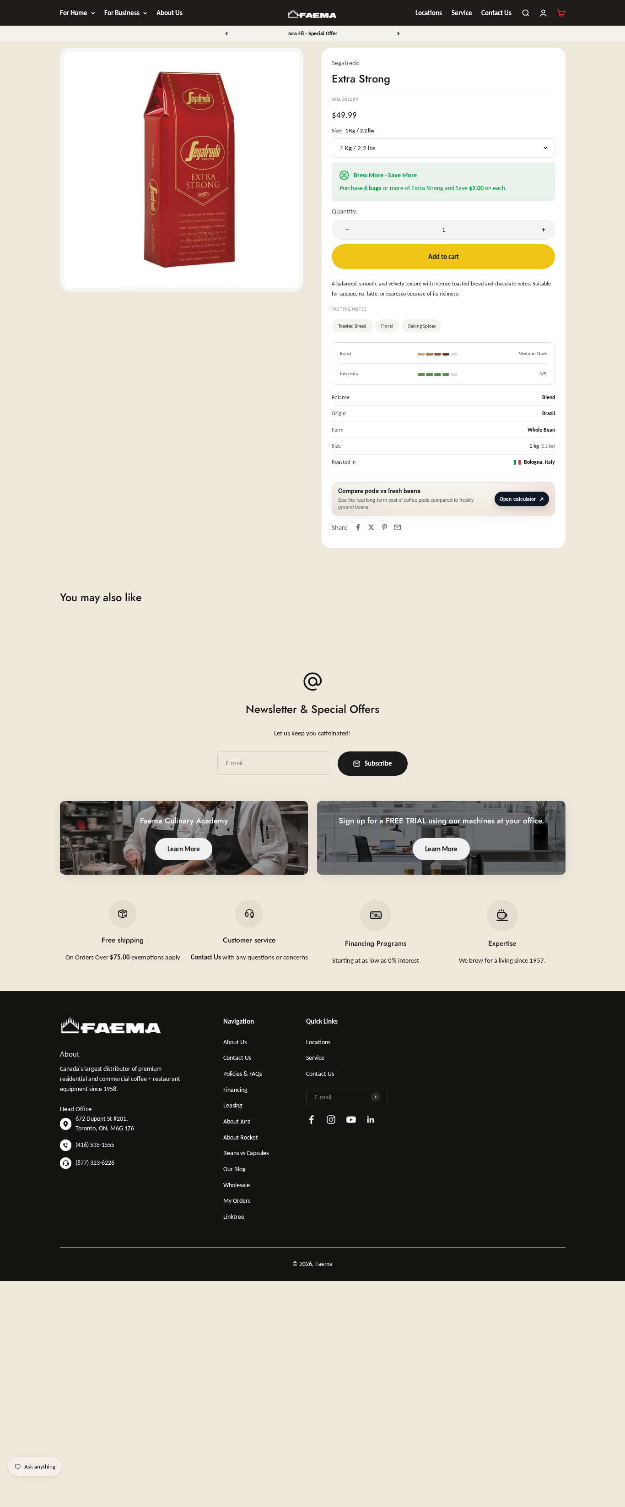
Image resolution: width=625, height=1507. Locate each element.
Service (462, 12)
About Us (169, 12)
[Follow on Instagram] (331, 1119)
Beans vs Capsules (246, 1153)
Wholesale (236, 1185)
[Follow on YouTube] (351, 1119)
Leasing (232, 1105)
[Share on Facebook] (358, 527)
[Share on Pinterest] (384, 527)
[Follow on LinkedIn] (371, 1119)
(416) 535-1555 (94, 1145)
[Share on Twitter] (371, 527)
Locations (428, 12)
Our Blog (234, 1169)
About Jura (237, 1121)
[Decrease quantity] (345, 229)
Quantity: (345, 211)
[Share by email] (397, 527)
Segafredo (346, 62)
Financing (235, 1090)
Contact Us (496, 12)
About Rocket (240, 1137)
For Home (73, 12)
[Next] (398, 33)
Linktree (233, 1217)
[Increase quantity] (541, 229)
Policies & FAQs (242, 1074)
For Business (122, 12)
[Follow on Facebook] (311, 1119)
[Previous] (226, 33)
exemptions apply (155, 957)
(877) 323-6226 (94, 1163)
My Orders (236, 1201)
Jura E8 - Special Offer (312, 33)
